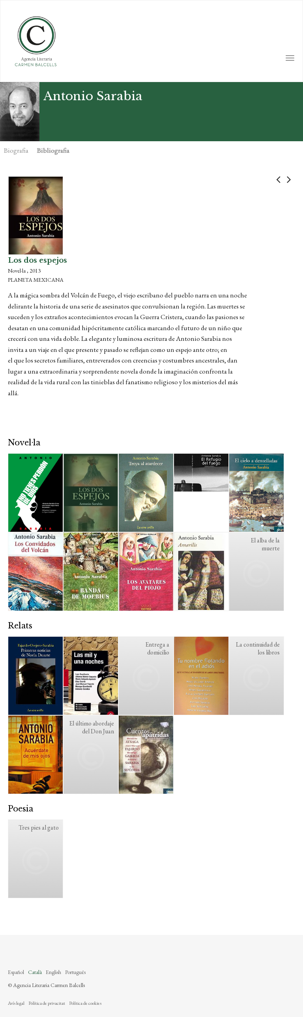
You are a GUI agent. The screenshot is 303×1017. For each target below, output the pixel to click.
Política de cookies (85, 1003)
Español (16, 972)
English (53, 972)
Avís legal (16, 1003)
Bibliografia (53, 150)
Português (75, 972)
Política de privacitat (46, 1003)
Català (35, 972)
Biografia (16, 150)
